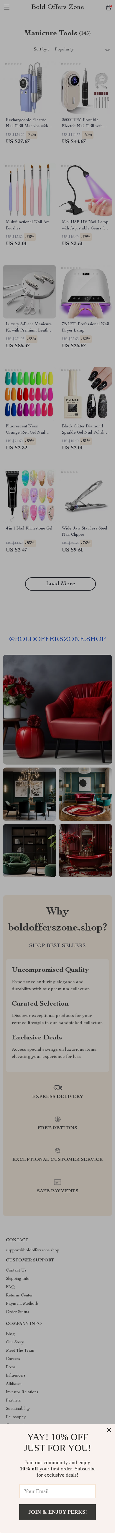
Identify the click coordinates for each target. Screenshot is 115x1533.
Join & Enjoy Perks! (57, 1512)
